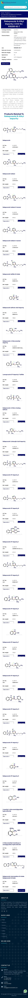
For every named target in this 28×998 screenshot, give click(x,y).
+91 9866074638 (7, 978)
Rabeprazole (6, 140)
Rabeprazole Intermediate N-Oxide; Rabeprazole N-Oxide (13, 877)
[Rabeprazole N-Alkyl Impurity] (14, 74)
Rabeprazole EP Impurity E (11, 609)
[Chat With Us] (25, 991)
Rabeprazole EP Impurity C (11, 542)
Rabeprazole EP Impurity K (11, 776)
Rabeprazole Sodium (9, 174)
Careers (3, 933)
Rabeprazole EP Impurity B (11, 508)
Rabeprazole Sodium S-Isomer (12, 240)
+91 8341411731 (7, 979)
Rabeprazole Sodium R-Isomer (12, 207)
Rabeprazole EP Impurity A (11, 475)
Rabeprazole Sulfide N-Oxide (11, 274)
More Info (5, 154)
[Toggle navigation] (26, 2)
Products (7, 13)
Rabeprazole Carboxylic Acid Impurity (14, 441)
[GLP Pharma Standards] (8, 2)
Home (2, 13)
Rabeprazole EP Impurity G (11, 675)
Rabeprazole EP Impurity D (11, 575)
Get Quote (21, 154)
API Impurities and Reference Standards (11, 14)
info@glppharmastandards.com (11, 987)
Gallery (3, 930)
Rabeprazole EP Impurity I (10, 742)
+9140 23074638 (7, 983)
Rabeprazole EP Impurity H (11, 709)
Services (4, 925)
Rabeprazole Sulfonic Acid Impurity (13, 307)
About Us (4, 922)
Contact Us (4, 936)
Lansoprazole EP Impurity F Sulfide (13, 374)
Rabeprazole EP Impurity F (11, 642)
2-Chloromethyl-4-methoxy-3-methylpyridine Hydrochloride (12, 843)
